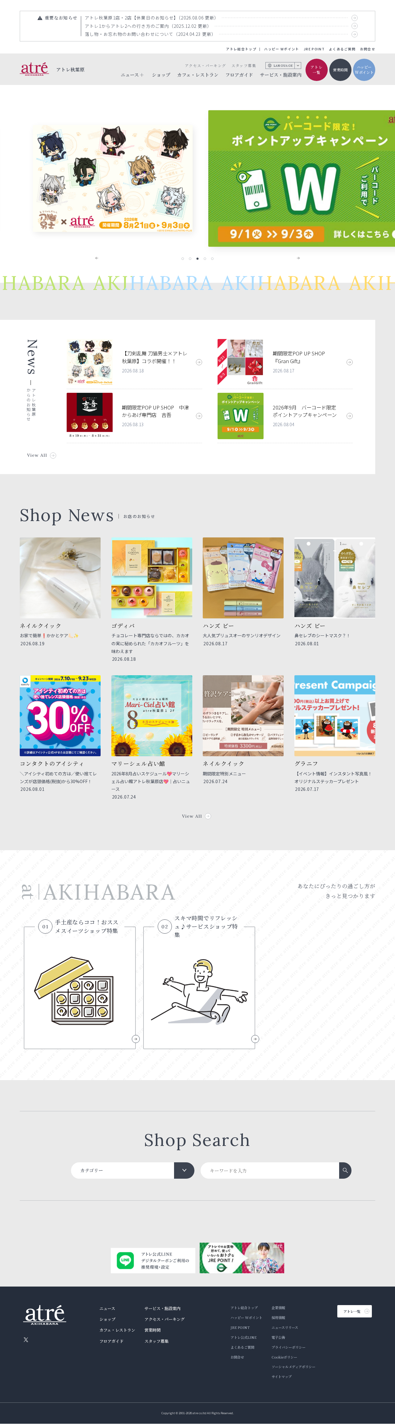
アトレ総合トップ (241, 49)
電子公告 (278, 1337)
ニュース (107, 1308)
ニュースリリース (285, 1327)
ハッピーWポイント (364, 69)
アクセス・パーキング (205, 65)
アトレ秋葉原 (70, 69)
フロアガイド (239, 74)
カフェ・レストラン (197, 74)
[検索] (345, 1170)
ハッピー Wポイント (281, 49)
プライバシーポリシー (289, 1347)
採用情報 (278, 1317)
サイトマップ (282, 1376)
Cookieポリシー (284, 1357)
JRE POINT (314, 49)
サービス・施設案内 (280, 74)
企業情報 (278, 1307)
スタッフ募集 (243, 65)
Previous (101, 258)
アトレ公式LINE (243, 1337)
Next (294, 258)
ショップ (161, 74)
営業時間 (340, 69)
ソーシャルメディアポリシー (293, 1366)
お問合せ (367, 49)
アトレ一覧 (316, 69)
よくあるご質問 (342, 49)
